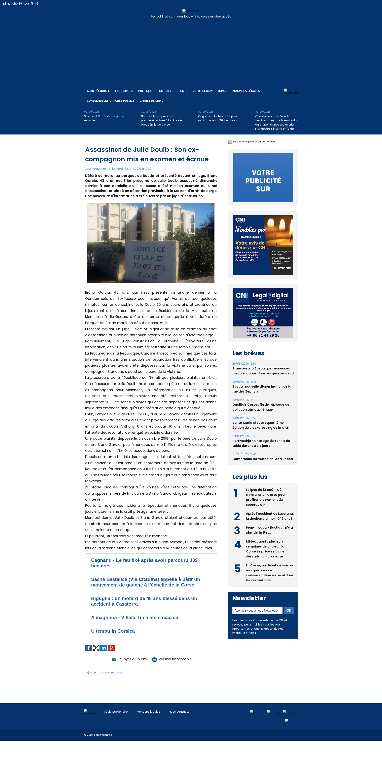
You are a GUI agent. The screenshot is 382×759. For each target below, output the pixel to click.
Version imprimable (175, 659)
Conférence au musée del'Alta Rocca (262, 449)
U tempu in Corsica (113, 631)
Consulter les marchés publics (110, 100)
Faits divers (124, 91)
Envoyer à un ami (132, 659)
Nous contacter (180, 712)
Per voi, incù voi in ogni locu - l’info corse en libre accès (191, 16)
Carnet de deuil (151, 100)
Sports (182, 91)
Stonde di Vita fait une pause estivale (104, 118)
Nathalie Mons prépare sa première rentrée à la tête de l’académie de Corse (161, 120)
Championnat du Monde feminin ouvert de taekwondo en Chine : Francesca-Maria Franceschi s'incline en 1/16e (276, 122)
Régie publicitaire (116, 712)
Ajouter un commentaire (104, 672)
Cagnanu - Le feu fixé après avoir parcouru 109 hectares (217, 118)
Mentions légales (149, 712)
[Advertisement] (191, 50)
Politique (145, 91)
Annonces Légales (246, 91)
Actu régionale (98, 91)
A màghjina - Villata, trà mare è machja (134, 617)
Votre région (202, 91)
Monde (222, 91)
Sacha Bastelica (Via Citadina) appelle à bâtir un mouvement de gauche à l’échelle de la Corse (145, 582)
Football (165, 91)
